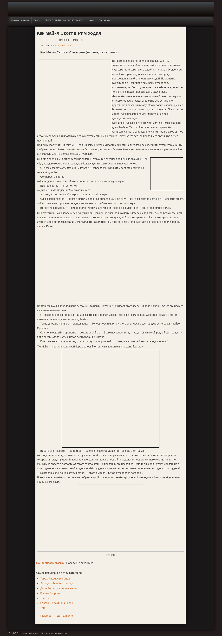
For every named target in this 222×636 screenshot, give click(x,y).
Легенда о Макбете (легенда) (57, 583)
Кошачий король (50, 593)
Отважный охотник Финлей (56, 603)
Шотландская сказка (61, 45)
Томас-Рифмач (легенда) (55, 578)
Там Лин (45, 598)
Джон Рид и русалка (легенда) (58, 588)
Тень (43, 607)
